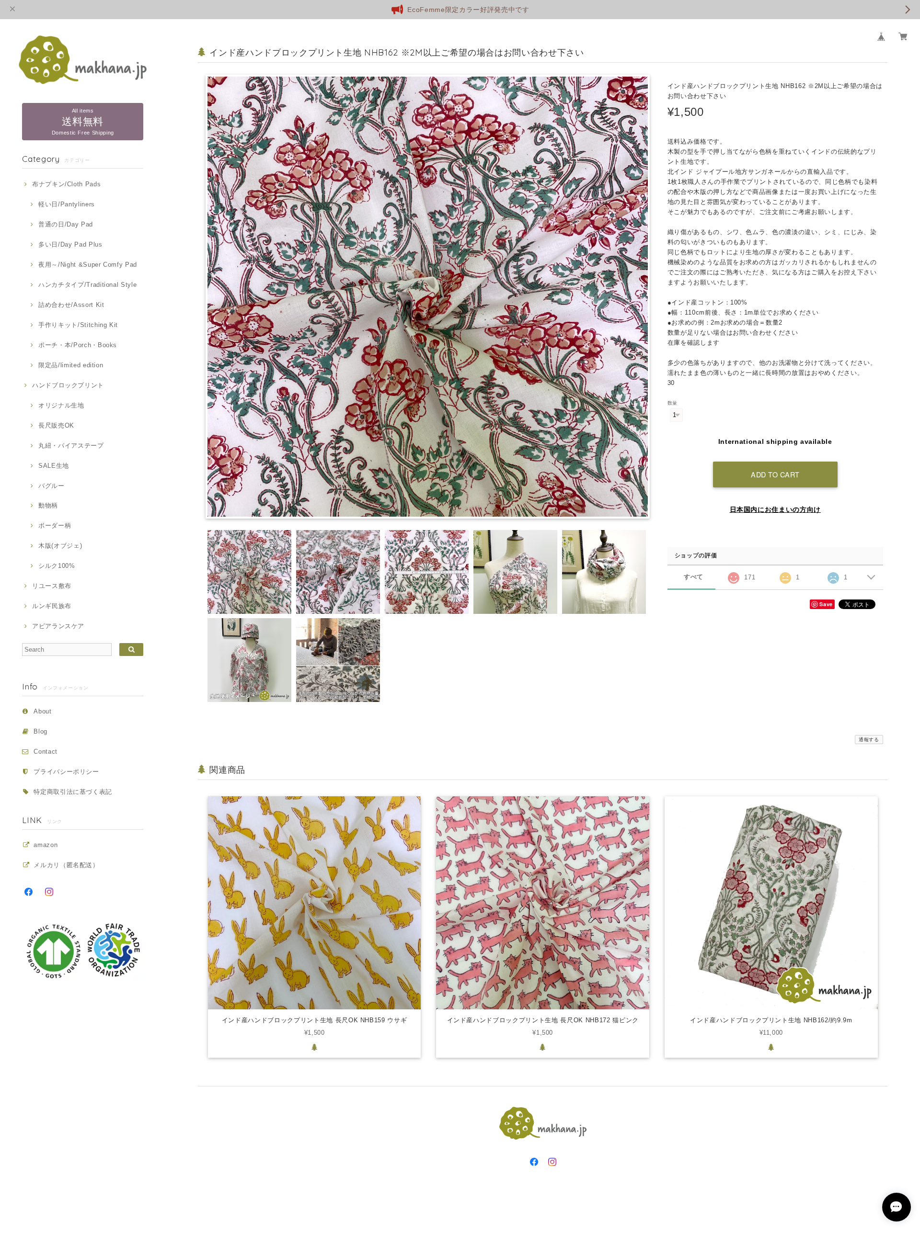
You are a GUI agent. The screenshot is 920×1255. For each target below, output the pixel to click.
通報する (869, 739)
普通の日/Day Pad (65, 224)
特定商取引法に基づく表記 (73, 791)
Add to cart (775, 474)
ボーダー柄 (54, 525)
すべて (693, 577)
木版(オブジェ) (60, 545)
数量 (672, 403)
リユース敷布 (51, 585)
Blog (40, 731)
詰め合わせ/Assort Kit (71, 304)
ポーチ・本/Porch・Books (77, 345)
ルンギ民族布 (51, 606)
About (42, 711)
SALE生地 (53, 465)
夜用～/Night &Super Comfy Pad (87, 264)
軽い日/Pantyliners (66, 204)
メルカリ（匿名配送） (66, 865)
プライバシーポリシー (66, 771)
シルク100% (56, 565)
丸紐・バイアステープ (71, 445)
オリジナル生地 (61, 405)
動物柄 (48, 505)
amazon (46, 844)
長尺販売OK (56, 425)
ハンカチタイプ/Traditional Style (87, 284)
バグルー (51, 485)
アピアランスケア (58, 626)
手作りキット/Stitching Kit (78, 324)
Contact (46, 751)
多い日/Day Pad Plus (70, 244)
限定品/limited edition (70, 365)
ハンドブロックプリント (68, 385)
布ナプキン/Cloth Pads (66, 184)
